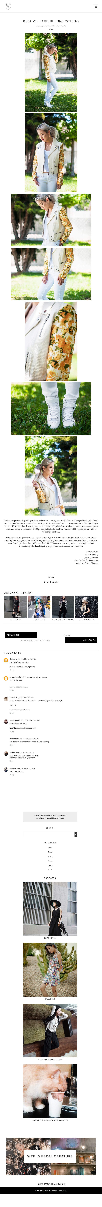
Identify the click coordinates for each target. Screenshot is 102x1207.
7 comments (60, 26)
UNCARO (13, 768)
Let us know (40, 818)
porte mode (39, 620)
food (50, 870)
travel (50, 852)
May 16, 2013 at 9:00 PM (25, 697)
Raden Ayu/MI (15, 720)
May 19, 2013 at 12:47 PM (25, 752)
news (50, 861)
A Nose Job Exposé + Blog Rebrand (50, 1120)
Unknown (13, 659)
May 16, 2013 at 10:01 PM (30, 720)
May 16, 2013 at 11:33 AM (27, 659)
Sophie (12, 752)
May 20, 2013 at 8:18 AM (26, 768)
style (51, 29)
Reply (12, 670)
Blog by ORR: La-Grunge (19, 687)
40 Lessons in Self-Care (50, 1060)
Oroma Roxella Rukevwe (19, 677)
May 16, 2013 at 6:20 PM (38, 677)
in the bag (15, 620)
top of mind (50, 938)
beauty (50, 856)
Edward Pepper (91, 563)
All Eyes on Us (86, 620)
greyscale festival (62, 620)
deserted (50, 999)
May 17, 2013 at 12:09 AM (29, 738)
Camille (12, 697)
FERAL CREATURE (59, 1191)
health (50, 865)
